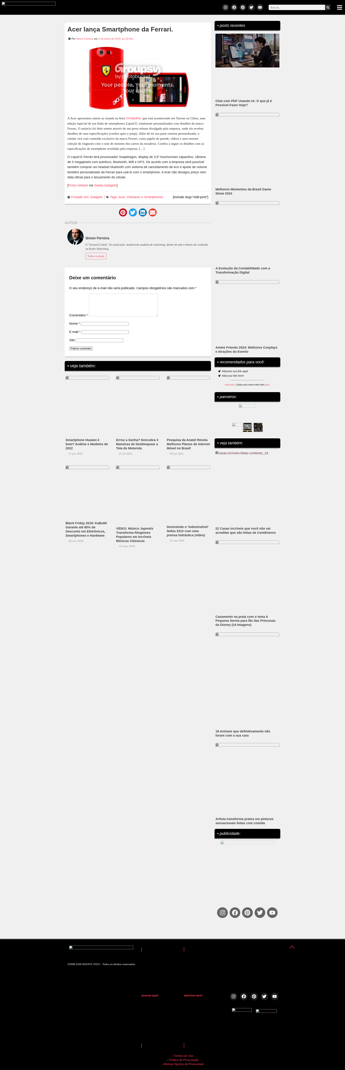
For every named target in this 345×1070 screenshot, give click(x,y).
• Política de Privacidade (183, 1060)
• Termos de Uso (182, 1055)
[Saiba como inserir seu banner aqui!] (236, 427)
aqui (267, 384)
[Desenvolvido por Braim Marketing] (266, 1011)
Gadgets (96, 197)
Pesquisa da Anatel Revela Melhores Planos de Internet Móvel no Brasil (188, 444)
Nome (74, 323)
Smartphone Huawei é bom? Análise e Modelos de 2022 (87, 444)
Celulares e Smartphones (145, 197)
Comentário (78, 315)
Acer (121, 197)
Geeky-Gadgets (105, 185)
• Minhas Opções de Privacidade (183, 1064)
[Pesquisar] (327, 7)
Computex (133, 118)
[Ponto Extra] (247, 427)
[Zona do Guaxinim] (258, 427)
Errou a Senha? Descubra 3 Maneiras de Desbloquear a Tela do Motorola (137, 444)
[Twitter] (251, 7)
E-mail (74, 332)
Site (72, 340)
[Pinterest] (243, 7)
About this (229, 384)
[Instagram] (225, 7)
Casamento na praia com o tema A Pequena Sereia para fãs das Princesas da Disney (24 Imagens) (245, 621)
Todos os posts (95, 256)
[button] (123, 212)
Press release (78, 185)
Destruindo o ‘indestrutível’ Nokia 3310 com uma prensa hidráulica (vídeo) (187, 531)
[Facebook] (234, 7)
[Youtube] (260, 7)
